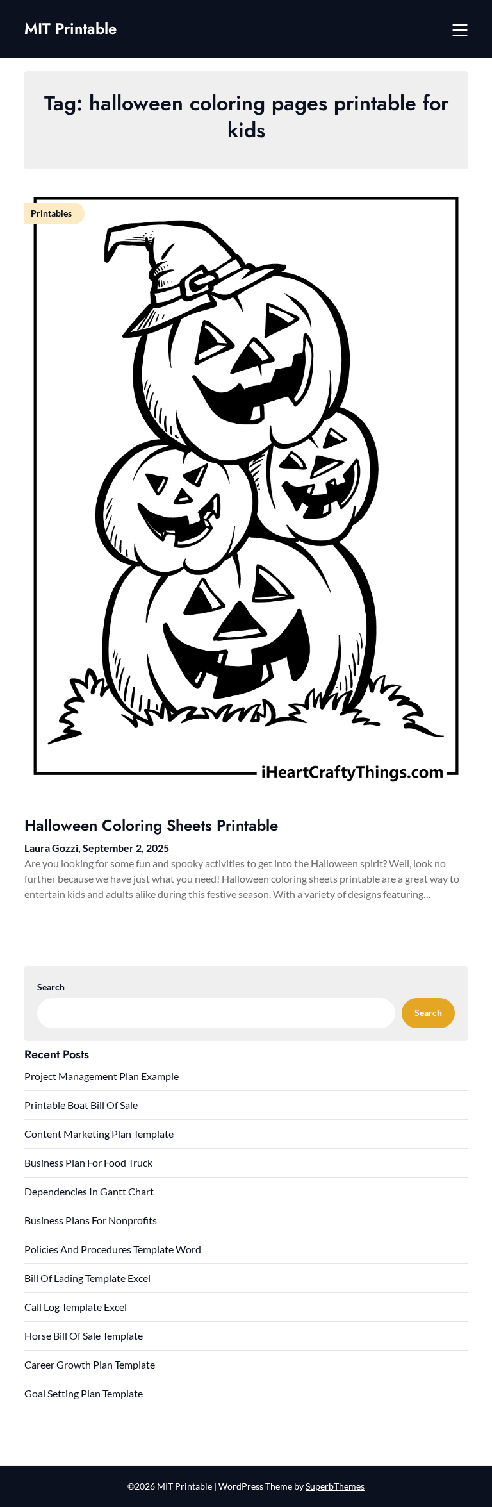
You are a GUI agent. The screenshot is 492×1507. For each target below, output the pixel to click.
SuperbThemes (335, 1486)
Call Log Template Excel (75, 1307)
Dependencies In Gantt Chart (89, 1191)
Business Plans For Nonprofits (90, 1220)
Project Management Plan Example (101, 1076)
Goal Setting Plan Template (83, 1393)
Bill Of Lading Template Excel (87, 1278)
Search (51, 986)
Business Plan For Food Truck (88, 1162)
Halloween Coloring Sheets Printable (151, 825)
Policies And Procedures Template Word (112, 1249)
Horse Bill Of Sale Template (83, 1335)
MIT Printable (70, 28)
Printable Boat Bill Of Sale (81, 1105)
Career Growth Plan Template (89, 1364)
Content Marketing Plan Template (99, 1134)
